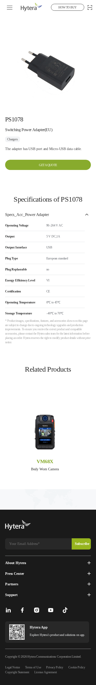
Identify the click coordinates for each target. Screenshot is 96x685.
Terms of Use (33, 667)
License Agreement (45, 672)
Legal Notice (12, 667)
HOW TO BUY (67, 7)
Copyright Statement (17, 672)
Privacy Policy (54, 667)
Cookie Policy (76, 667)
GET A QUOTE (48, 165)
